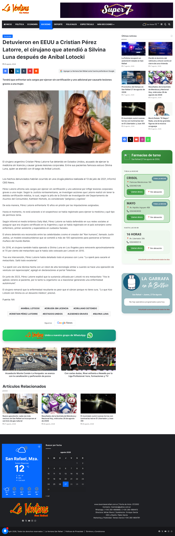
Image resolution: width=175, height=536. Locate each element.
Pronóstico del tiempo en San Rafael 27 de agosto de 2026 (133, 89)
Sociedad (45, 24)
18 (54, 479)
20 (66, 479)
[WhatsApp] (35, 520)
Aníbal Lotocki (30, 308)
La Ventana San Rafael (54, 531)
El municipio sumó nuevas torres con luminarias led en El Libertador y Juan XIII (97, 418)
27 (66, 484)
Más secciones (104, 24)
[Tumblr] (23, 71)
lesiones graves (78, 314)
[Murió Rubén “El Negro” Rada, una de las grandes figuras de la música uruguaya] (160, 109)
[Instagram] (32, 520)
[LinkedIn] (17, 71)
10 (48, 474)
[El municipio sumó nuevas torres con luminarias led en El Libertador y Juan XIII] (98, 403)
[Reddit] (36, 71)
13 (65, 474)
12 (60, 474)
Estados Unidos (53, 314)
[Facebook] (5, 71)
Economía (32, 24)
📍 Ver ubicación (155, 192)
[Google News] (64, 323)
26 (60, 484)
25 (54, 484)
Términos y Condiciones (95, 531)
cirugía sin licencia (57, 308)
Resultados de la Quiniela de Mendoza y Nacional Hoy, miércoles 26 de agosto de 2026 (59, 418)
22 (77, 479)
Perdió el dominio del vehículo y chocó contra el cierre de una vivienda (159, 61)
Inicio (9, 24)
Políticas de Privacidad (74, 531)
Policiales (71, 24)
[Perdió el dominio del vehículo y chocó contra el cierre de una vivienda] (160, 48)
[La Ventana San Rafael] (15, 8)
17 (48, 479)
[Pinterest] (30, 71)
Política (19, 24)
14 (71, 474)
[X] (11, 71)
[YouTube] (29, 520)
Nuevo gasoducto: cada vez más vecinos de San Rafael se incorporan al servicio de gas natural (19, 418)
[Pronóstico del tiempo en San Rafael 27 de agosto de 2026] (134, 77)
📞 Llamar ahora (135, 192)
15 (77, 474)
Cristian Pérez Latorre (24, 314)
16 (83, 474)
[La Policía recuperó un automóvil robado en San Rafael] (134, 48)
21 (71, 479)
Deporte (58, 24)
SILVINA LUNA (101, 314)
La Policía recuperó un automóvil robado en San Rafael (132, 61)
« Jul (47, 496)
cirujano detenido (86, 308)
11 (54, 474)
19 (60, 479)
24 (49, 484)
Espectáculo (87, 24)
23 (83, 479)
